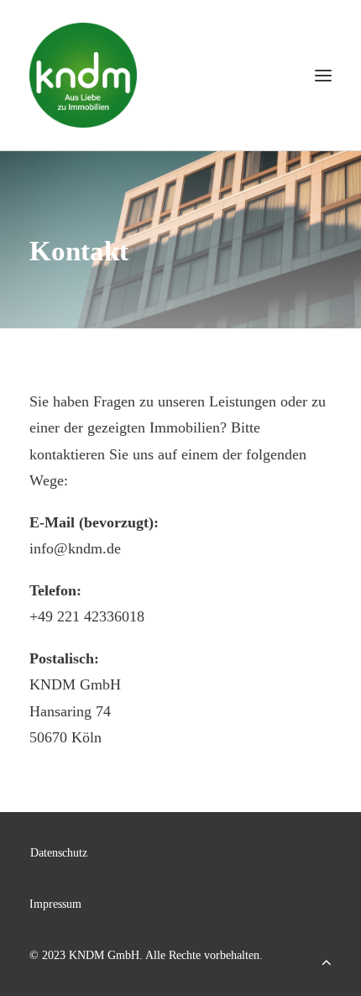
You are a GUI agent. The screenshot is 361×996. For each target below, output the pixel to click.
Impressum (55, 904)
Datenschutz (58, 853)
